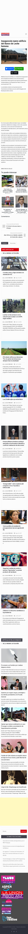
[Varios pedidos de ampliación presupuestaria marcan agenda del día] (14, 517)
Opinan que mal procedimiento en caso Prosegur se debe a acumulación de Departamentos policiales (13, 726)
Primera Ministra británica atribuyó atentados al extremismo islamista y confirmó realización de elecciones (13, 443)
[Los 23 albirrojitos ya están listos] (14, 390)
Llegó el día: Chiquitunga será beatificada (13, 787)
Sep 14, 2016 (18, 277)
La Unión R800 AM (8, 277)
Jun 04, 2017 (18, 448)
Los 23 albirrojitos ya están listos (13, 399)
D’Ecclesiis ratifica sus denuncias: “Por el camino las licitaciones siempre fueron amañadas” (13, 359)
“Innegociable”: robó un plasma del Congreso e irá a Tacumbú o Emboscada (13, 485)
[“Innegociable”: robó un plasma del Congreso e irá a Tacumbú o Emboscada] (14, 475)
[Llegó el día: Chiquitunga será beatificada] (14, 777)
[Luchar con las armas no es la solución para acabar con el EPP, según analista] (14, 306)
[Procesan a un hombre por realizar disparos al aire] (14, 655)
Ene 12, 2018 (18, 322)
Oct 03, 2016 (18, 575)
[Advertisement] (14, 15)
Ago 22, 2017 (19, 533)
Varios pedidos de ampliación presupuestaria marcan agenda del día (13, 528)
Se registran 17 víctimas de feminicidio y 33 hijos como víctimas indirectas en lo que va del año (13, 853)
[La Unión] (5, 34)
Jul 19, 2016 (18, 364)
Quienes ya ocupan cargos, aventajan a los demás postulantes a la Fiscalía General (13, 695)
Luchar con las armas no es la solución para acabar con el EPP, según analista (12, 316)
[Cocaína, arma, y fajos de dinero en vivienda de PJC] (14, 263)
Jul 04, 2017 (18, 615)
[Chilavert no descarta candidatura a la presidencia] (14, 602)
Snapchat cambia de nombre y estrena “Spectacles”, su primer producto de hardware (12, 570)
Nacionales (13, 243)
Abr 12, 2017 (18, 491)
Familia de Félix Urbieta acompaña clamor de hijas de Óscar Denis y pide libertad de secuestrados (14, 758)
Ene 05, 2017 (18, 402)
